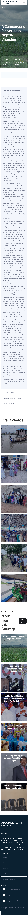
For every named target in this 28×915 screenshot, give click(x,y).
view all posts (23, 621)
